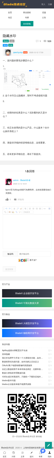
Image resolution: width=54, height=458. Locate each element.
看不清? (33, 260)
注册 (50, 4)
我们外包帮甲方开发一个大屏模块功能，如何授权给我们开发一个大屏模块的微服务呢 (23, 357)
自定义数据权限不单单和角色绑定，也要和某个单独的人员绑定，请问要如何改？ (23, 369)
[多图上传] (12, 212)
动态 (10, 17)
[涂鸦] (19, 212)
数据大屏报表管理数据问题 (13, 372)
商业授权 (27, 12)
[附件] (16, 212)
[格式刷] (20, 208)
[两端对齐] (39, 208)
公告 (44, 17)
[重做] (9, 208)
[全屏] (49, 208)
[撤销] (6, 208)
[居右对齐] (36, 208)
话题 (44, 12)
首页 (10, 12)
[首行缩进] (25, 208)
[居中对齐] (33, 208)
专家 (27, 17)
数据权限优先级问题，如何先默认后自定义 (20, 361)
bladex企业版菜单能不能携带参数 (16, 384)
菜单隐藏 (6, 354)
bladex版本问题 (9, 380)
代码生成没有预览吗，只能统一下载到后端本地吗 (23, 376)
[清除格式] (17, 208)
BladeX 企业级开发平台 (27, 293)
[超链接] (44, 208)
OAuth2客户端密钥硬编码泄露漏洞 (17, 365)
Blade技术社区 (7, 447)
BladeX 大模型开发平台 (27, 323)
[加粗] (14, 208)
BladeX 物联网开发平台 (27, 333)
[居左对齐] (30, 208)
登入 (43, 4)
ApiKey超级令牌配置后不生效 (15, 350)
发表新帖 (27, 23)
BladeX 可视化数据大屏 (27, 303)
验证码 (10, 253)
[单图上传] (9, 212)
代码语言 (26, 212)
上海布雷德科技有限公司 (33, 447)
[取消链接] (5, 212)
